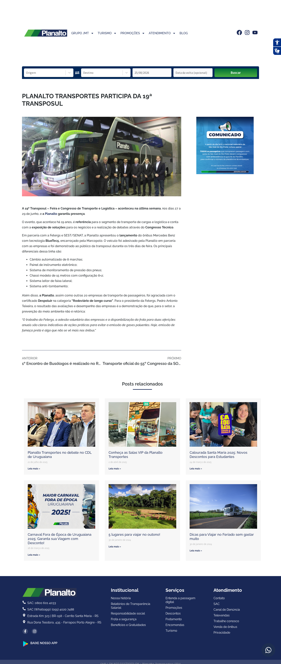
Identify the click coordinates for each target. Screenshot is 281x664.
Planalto (51, 214)
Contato (219, 598)
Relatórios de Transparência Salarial (130, 606)
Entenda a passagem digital (180, 600)
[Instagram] (247, 32)
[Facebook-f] (25, 631)
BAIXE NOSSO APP (43, 643)
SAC (217, 604)
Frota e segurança (123, 619)
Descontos (173, 613)
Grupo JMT (80, 33)
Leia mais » (34, 468)
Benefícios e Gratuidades (128, 625)
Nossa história (121, 598)
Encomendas (175, 625)
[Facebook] (239, 32)
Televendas (222, 615)
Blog (183, 33)
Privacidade (222, 632)
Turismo (105, 33)
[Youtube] (255, 32)
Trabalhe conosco (226, 621)
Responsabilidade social (128, 613)
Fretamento (174, 619)
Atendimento (160, 33)
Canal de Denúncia (227, 609)
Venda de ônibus (225, 627)
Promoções (130, 33)
